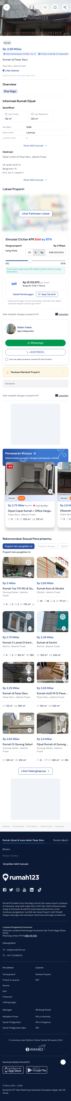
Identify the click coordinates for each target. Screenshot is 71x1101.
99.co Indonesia (43, 1016)
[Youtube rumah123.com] (24, 890)
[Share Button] (65, 7)
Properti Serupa (46, 546)
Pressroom (7, 996)
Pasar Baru (59, 826)
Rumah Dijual (18, 826)
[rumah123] (35, 878)
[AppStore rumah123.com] (13, 1070)
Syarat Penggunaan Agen (14, 1027)
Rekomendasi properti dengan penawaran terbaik (32, 458)
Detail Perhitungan (23, 294)
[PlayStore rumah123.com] (36, 1070)
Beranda (6, 826)
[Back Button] (6, 7)
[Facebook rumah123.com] (5, 890)
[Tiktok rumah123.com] (39, 889)
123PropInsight (9, 1002)
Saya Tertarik (48, 294)
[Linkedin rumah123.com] (31, 889)
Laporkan (63, 314)
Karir (5, 991)
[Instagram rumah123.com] (18, 890)
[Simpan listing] (49, 468)
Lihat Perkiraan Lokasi (36, 213)
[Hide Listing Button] (45, 7)
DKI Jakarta (32, 826)
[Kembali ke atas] (63, 1062)
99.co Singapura (43, 1022)
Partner (6, 985)
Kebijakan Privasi (10, 1016)
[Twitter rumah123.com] (11, 890)
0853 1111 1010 (30, 935)
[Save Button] (55, 7)
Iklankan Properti (43, 974)
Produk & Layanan (11, 980)
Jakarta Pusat (46, 826)
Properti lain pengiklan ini (18, 546)
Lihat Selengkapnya (33, 771)
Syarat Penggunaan (12, 1022)
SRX (37, 1027)
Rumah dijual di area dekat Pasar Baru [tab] (23, 840)
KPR (37, 980)
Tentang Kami (9, 974)
